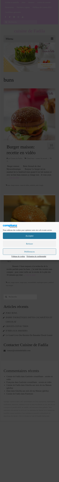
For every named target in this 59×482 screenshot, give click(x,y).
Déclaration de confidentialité (36, 256)
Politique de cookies (18, 256)
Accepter (29, 236)
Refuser (29, 244)
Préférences (29, 252)
